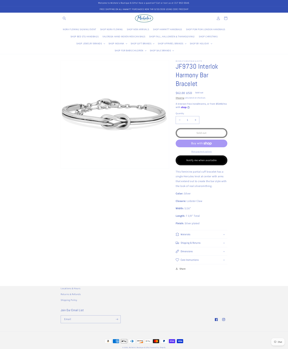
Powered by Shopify (158, 347)
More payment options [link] (201, 151)
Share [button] (183, 268)
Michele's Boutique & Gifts (139, 347)
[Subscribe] (116, 319)
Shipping (180, 97)
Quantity (180, 113)
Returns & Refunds (71, 294)
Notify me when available (201, 160)
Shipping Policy (69, 300)
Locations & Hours (70, 288)
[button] (64, 18)
